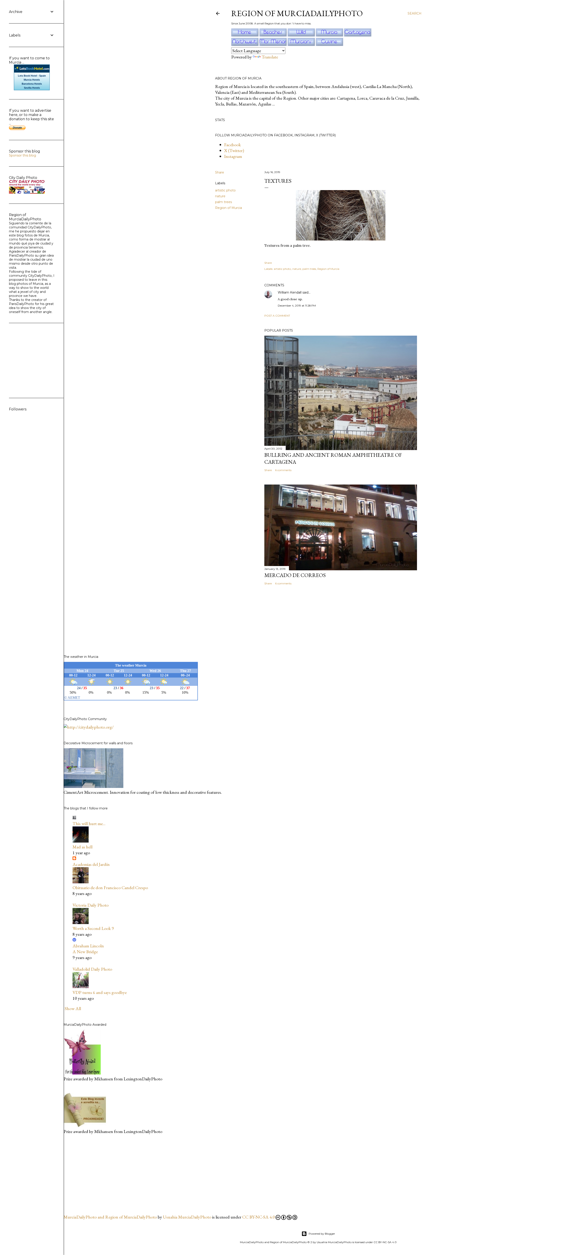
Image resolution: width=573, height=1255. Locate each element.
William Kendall (289, 292)
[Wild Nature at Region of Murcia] (302, 35)
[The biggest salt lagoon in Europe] (273, 44)
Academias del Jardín (91, 864)
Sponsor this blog (22, 155)
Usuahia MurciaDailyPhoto (187, 1217)
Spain (42, 75)
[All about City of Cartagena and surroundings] (357, 35)
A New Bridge (85, 952)
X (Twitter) (234, 150)
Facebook (232, 145)
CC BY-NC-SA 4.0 (258, 1217)
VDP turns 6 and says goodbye (100, 992)
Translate (270, 57)
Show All (73, 1008)
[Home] (245, 35)
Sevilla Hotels (32, 87)
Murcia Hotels (32, 79)
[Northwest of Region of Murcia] (245, 44)
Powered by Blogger (322, 1233)
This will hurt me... (89, 823)
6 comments (283, 470)
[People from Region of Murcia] (302, 44)
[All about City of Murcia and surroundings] (330, 35)
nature (220, 196)
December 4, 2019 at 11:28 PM (297, 305)
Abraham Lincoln (88, 946)
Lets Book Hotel (27, 75)
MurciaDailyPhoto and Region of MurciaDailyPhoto (110, 1217)
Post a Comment (277, 315)
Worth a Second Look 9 (93, 928)
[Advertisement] (97, 1173)
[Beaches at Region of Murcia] (273, 35)
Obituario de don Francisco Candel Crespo (110, 887)
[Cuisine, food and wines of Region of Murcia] (329, 44)
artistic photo (225, 190)
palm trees (223, 202)
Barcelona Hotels (32, 83)
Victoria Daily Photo (91, 905)
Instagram (233, 156)
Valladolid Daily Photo (92, 969)
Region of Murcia (228, 208)
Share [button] (219, 172)
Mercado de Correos (295, 575)
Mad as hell (82, 847)
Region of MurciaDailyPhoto (297, 13)
